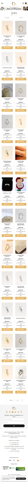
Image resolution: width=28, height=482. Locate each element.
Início (12, 14)
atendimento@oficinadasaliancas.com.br (15, 446)
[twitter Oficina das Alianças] (18, 412)
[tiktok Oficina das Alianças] (15, 412)
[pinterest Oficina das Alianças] (21, 412)
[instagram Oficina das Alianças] (6, 412)
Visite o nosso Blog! (14, 451)
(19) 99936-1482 (14, 442)
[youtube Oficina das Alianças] (12, 412)
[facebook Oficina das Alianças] (9, 412)
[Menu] (2, 3)
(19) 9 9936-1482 (15, 444)
